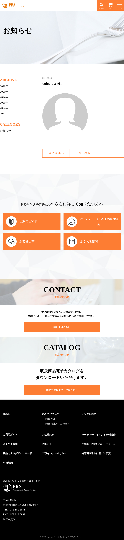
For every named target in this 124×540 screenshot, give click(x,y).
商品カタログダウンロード (17, 453)
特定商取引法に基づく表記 (96, 453)
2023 (2, 102)
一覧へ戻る (83, 153)
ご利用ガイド (10, 434)
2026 (2, 86)
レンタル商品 (89, 414)
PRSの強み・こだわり (57, 423)
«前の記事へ (56, 153)
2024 (2, 97)
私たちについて (50, 414)
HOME (6, 414)
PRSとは (50, 419)
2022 (2, 108)
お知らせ (5, 130)
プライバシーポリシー (54, 453)
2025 (2, 91)
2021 (2, 113)
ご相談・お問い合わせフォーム (99, 444)
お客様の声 (48, 434)
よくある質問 (10, 444)
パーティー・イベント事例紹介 (99, 434)
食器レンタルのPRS (13, 5)
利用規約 (8, 462)
